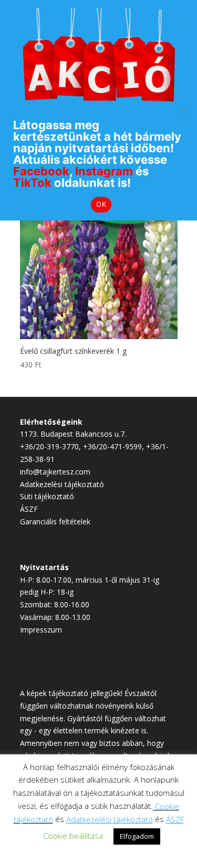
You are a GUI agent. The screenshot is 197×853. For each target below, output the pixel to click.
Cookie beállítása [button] (73, 835)
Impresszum (41, 630)
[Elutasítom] (184, 110)
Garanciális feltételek (55, 521)
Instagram (104, 171)
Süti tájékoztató (47, 496)
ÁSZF (29, 509)
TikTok (32, 182)
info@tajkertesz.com (55, 472)
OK (101, 204)
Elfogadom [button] (137, 836)
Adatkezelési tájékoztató (62, 484)
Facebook (41, 171)
